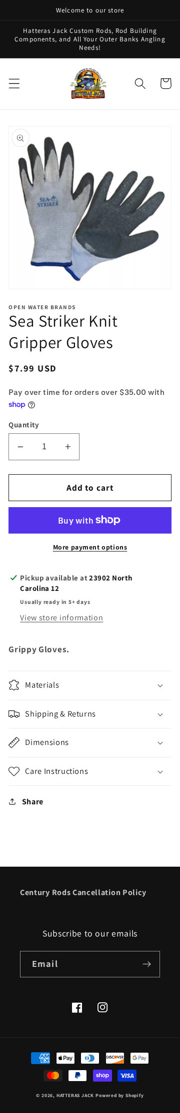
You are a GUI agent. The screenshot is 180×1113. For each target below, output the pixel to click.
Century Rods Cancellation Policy (83, 892)
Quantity (24, 424)
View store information (61, 617)
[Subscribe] (147, 964)
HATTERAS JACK (75, 1095)
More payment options (90, 547)
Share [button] (33, 801)
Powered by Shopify (120, 1095)
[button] (14, 83)
